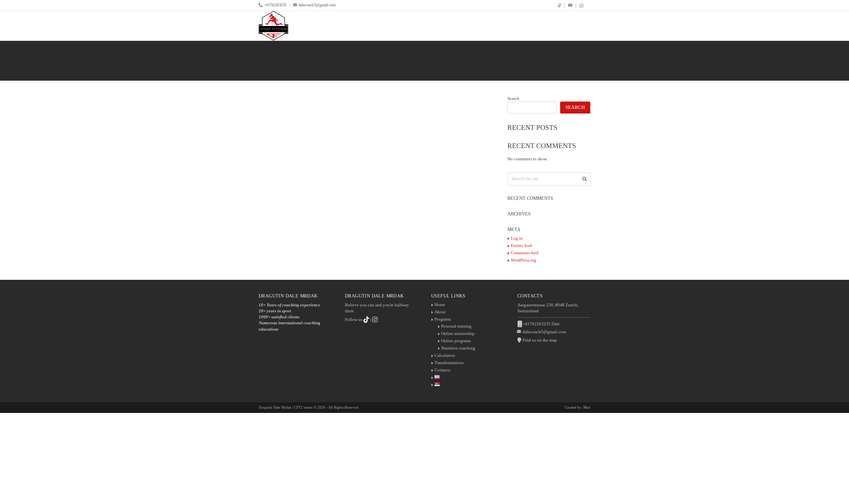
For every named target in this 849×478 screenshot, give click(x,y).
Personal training (456, 326)
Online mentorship (458, 333)
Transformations (449, 362)
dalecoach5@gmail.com (317, 5)
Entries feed (521, 245)
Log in (517, 238)
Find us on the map (540, 340)
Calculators (444, 355)
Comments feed (525, 252)
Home (439, 304)
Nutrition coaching (458, 348)
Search (513, 98)
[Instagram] (581, 5)
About (440, 311)
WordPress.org (523, 260)
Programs (442, 319)
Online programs (456, 340)
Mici (586, 407)
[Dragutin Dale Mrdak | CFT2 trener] (273, 25)
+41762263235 (275, 5)
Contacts (442, 369)
